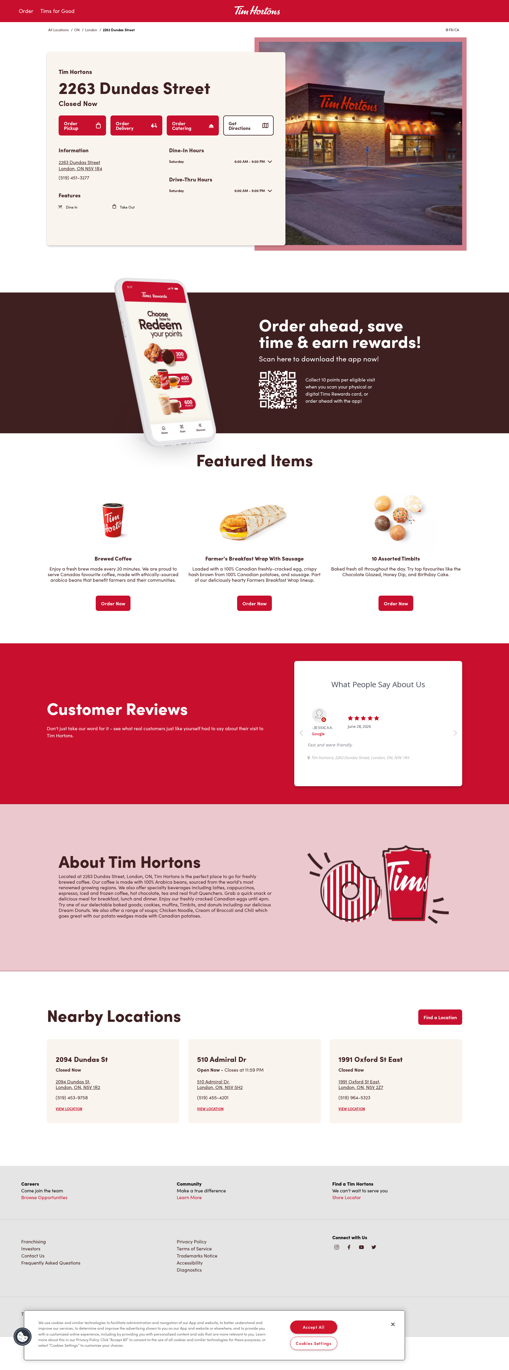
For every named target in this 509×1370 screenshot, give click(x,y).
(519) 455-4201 (213, 1097)
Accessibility (190, 1263)
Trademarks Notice (197, 1255)
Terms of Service (194, 1248)
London (91, 29)
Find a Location (440, 1017)
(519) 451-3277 (74, 177)
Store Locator (346, 1197)
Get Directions (239, 125)
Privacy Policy (191, 1241)
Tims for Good (57, 10)
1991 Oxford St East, (360, 1084)
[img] (373, 1248)
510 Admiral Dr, (220, 1084)
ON (77, 29)
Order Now (113, 603)
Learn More (189, 1197)
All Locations (58, 29)
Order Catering (181, 125)
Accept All (313, 1327)
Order (26, 10)
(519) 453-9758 (72, 1097)
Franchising (33, 1241)
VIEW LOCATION (69, 1108)
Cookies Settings (314, 1343)
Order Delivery (124, 125)
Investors (30, 1248)
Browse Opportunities (44, 1197)
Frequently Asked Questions (50, 1263)
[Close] (392, 1324)
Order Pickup (71, 125)
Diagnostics (189, 1270)
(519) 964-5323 (354, 1097)
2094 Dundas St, (78, 1084)
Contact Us (32, 1255)
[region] (214, 1335)
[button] (22, 1336)
